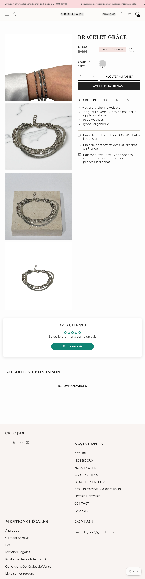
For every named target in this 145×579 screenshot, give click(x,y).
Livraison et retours (19, 573)
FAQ (8, 545)
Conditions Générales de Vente (28, 566)
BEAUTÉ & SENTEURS (90, 482)
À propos (12, 530)
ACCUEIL (81, 453)
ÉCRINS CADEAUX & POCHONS (97, 489)
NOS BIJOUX (83, 460)
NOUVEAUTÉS (85, 467)
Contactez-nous (17, 537)
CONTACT (81, 503)
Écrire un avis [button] (72, 346)
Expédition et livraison (32, 372)
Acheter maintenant (109, 86)
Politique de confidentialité (25, 559)
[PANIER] (130, 14)
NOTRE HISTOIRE (87, 496)
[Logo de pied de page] (15, 433)
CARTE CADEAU (86, 475)
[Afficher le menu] (7, 14)
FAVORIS (81, 511)
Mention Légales (17, 552)
